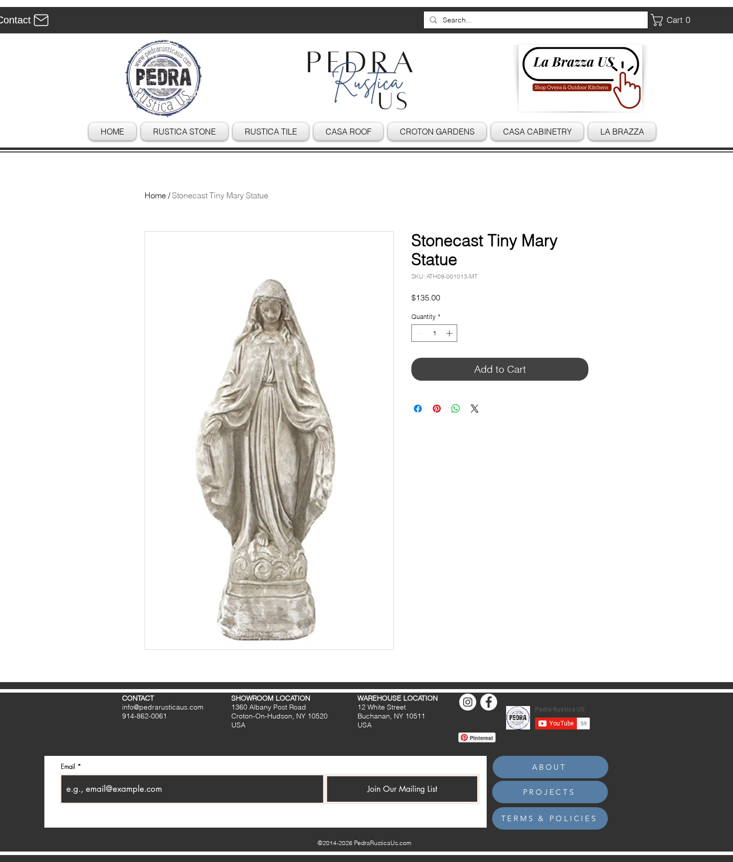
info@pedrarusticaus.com (162, 707)
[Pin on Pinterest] (437, 409)
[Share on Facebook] (418, 409)
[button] (674, 20)
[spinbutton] (434, 333)
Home (155, 195)
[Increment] (450, 333)
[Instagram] (467, 702)
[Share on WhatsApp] (456, 409)
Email (68, 766)
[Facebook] (488, 702)
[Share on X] (475, 409)
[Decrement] (419, 333)
